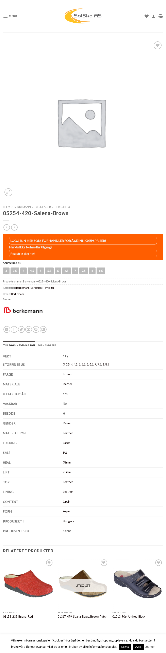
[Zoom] (8, 192)
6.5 (91, 364)
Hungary (68, 521)
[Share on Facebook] (14, 329)
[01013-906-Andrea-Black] (137, 583)
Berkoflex (62, 207)
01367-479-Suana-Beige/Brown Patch (82, 616)
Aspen (67, 511)
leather (67, 384)
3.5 (68, 364)
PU (65, 452)
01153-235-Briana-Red (18, 616)
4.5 (76, 364)
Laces (66, 442)
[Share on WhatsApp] (6, 329)
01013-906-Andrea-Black (128, 616)
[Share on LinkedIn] (43, 329)
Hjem (6, 207)
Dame (66, 423)
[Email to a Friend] (28, 329)
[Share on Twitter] (21, 329)
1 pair (66, 501)
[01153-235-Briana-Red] (28, 583)
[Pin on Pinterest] (36, 329)
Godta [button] (125, 646)
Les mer (150, 646)
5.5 (83, 364)
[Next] (163, 592)
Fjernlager (43, 207)
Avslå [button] (138, 646)
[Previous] (3, 592)
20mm (67, 472)
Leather (68, 433)
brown (67, 374)
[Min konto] (153, 16)
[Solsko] (83, 16)
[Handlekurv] (160, 16)
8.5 (107, 364)
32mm (67, 462)
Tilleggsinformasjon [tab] (19, 345)
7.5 (99, 364)
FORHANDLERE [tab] (47, 345)
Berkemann (22, 207)
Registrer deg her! (22, 253)
